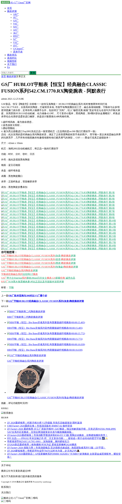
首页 (9, 8)
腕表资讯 (12, 55)
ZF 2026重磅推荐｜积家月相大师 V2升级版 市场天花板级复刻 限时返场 (44, 422)
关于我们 (12, 64)
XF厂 (16, 27)
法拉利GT (19, 274)
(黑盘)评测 (38, 263)
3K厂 (15, 33)
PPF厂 (16, 36)
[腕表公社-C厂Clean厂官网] (15, 2)
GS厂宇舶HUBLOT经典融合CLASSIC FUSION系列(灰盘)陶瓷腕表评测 (46, 301)
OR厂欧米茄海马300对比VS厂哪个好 (27, 295)
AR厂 (16, 14)
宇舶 (11, 287)
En (8, 67)
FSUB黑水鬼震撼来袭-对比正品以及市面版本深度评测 (32, 281)
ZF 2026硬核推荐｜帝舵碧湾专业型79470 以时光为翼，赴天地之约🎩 (43, 451)
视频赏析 (12, 61)
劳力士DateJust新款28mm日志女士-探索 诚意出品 (38, 278)
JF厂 (15, 17)
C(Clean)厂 (18, 48)
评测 (19, 270)
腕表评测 (12, 11)
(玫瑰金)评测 (39, 267)
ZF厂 (15, 45)
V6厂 (15, 23)
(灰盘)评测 (38, 255)
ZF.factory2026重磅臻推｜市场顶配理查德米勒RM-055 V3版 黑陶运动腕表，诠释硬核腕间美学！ (57, 435)
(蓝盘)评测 (38, 259)
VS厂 (16, 42)
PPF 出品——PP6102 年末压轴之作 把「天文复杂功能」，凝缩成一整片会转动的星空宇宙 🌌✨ (57, 438)
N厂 (15, 39)
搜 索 (32, 73)
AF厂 (16, 30)
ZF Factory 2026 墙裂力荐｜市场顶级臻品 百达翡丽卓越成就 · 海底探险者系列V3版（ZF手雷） (56, 447)
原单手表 (18, 51)
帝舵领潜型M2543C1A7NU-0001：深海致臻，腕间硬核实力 (38, 441)
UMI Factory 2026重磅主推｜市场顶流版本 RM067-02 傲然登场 (39, 426)
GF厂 (16, 20)
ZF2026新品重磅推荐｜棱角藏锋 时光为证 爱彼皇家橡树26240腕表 (42, 444)
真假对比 (12, 58)
